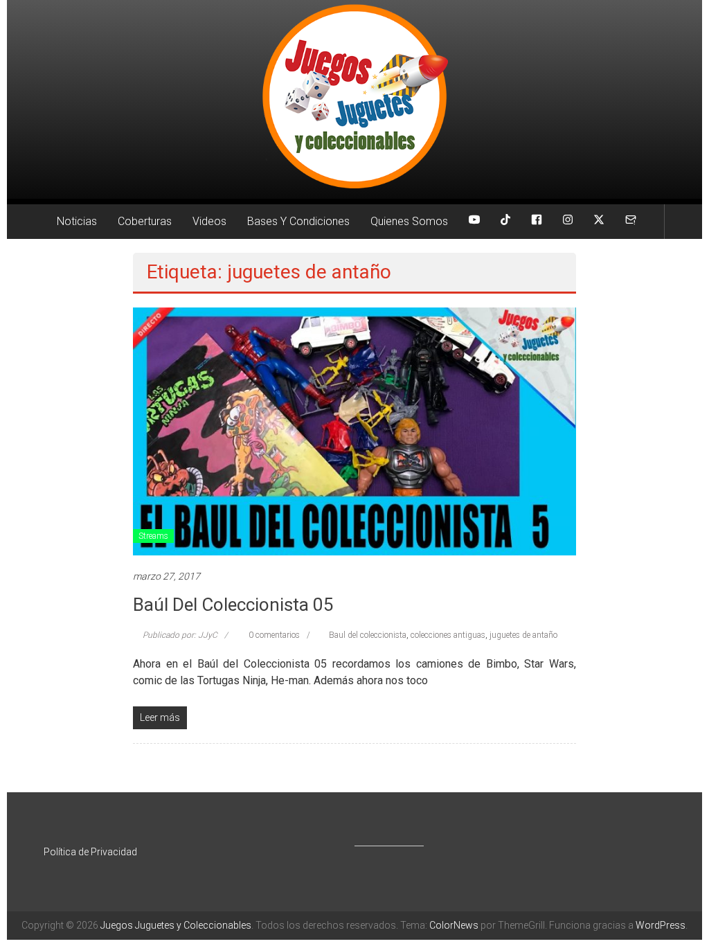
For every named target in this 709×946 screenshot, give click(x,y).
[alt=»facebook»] (536, 221)
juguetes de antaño (523, 635)
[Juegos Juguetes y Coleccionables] (354, 99)
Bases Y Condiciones (298, 221)
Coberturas (145, 221)
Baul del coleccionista (367, 635)
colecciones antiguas (448, 635)
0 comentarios (273, 635)
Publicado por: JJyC (180, 635)
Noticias (77, 221)
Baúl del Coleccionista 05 (233, 604)
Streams (153, 536)
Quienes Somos (409, 221)
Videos (209, 221)
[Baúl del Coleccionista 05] (354, 430)
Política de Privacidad (90, 851)
